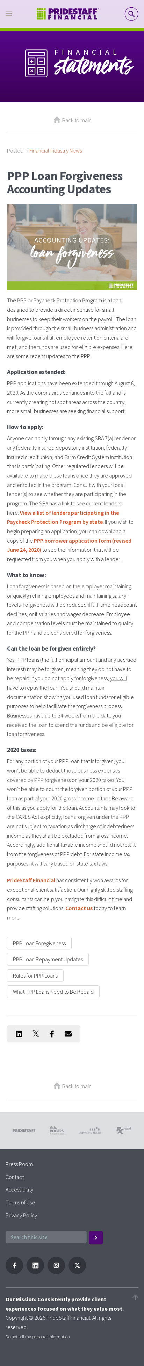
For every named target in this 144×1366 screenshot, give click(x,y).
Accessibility (19, 1189)
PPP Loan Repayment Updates (48, 959)
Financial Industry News (55, 150)
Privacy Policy (21, 1215)
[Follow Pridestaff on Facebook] (14, 1271)
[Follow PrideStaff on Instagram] (56, 1271)
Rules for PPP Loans (35, 975)
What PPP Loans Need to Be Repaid (53, 991)
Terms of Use (20, 1202)
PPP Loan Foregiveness (39, 943)
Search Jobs (131, 14)
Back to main (77, 120)
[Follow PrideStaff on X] (77, 1271)
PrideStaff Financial (31, 880)
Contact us (79, 908)
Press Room (19, 1164)
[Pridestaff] (68, 14)
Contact (15, 1176)
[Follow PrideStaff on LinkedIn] (35, 1271)
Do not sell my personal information (38, 1336)
